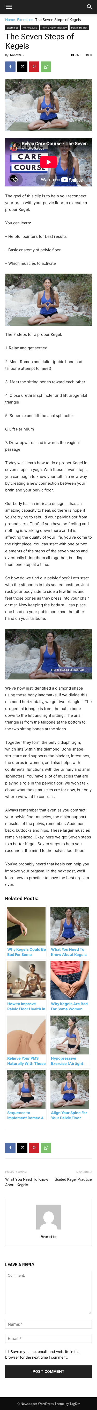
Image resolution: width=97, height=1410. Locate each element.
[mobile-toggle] (9, 7)
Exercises (25, 19)
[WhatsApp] (46, 66)
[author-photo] (48, 1229)
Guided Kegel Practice (73, 1179)
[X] (22, 66)
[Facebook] (10, 66)
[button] (90, 7)
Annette (16, 55)
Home (10, 19)
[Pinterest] (34, 66)
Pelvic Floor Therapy (54, 27)
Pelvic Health (79, 27)
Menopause (30, 27)
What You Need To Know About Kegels (26, 1182)
